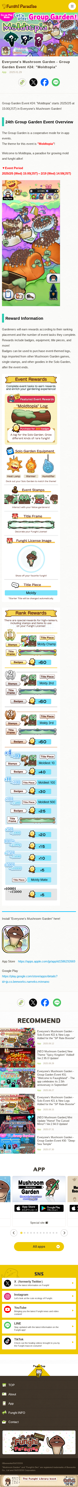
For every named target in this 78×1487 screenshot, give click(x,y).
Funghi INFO (16, 1412)
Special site (37, 1222)
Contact (13, 1422)
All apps (39, 1246)
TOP (11, 1385)
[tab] (21, 1233)
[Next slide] (64, 1232)
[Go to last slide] (13, 1232)
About (12, 1394)
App (11, 1403)
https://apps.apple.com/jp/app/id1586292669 (46, 961)
